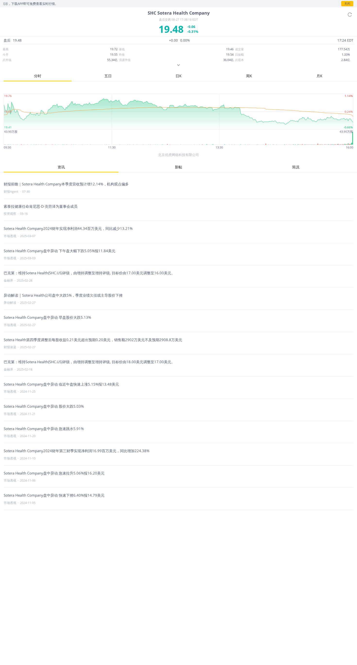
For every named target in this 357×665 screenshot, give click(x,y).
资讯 (61, 166)
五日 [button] (108, 75)
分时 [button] (37, 75)
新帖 (178, 166)
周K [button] (249, 75)
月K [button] (319, 75)
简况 (295, 166)
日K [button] (178, 75)
